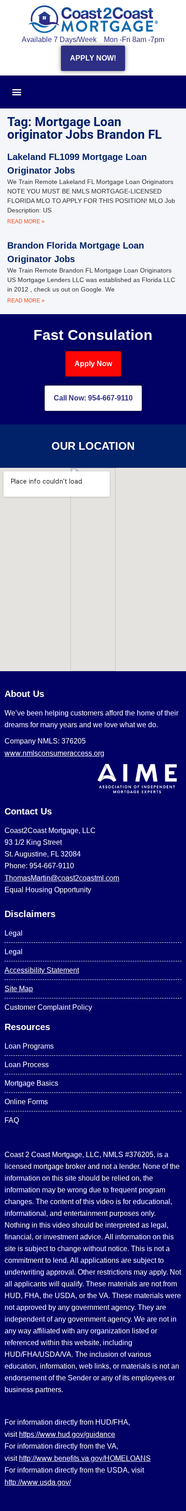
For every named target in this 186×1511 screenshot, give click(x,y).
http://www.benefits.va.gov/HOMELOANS (85, 1458)
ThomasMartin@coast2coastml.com (62, 878)
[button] (16, 92)
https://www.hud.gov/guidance (67, 1434)
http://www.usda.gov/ (38, 1482)
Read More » (26, 221)
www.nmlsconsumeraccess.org (54, 753)
